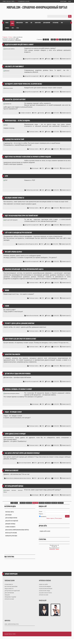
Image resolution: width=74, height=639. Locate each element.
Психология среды (44, 590)
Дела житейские (9, 592)
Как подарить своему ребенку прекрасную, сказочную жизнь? (23, 84)
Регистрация (63, 1)
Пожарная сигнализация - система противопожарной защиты (24, 269)
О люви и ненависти (26, 112)
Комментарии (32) (66, 244)
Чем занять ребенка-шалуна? (13, 252)
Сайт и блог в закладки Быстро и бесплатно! (18, 232)
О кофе (7, 306)
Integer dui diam (9, 599)
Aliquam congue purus (45, 592)
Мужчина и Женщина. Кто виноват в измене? (18, 389)
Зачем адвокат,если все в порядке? (15, 434)
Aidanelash (52, 549)
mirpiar (48, 58)
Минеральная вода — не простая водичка (17, 120)
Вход (69, 1)
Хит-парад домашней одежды (14, 486)
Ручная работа (9, 584)
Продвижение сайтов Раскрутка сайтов (28, 244)
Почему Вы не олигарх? (11, 470)
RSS (16, 1)
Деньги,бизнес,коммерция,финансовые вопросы (18, 478)
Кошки (7, 290)
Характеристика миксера (12, 354)
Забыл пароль (50, 518)
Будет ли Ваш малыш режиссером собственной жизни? (21, 216)
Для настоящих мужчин (25, 462)
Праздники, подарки (10, 596)
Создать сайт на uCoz (45, 531)
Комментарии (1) (66, 190)
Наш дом (7, 594)
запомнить (43, 516)
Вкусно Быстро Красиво (32, 315)
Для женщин (35, 168)
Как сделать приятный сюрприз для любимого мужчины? (22, 453)
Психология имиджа (45, 586)
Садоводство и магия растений (14, 139)
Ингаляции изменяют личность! (14, 198)
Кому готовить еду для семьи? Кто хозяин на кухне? (20, 339)
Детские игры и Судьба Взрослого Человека (18, 373)
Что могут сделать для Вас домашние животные (19, 323)
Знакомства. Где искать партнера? (15, 99)
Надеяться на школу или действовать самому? (19, 44)
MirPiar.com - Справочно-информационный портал (37, 7)
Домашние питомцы (10, 524)
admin (57, 549)
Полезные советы (33, 131)
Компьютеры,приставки (32, 190)
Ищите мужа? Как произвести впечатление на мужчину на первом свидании (28, 157)
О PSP (6, 176)
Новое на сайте (43, 584)
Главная (5, 37)
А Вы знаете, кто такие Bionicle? (14, 66)
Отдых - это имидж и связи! (13, 412)
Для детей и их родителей (31, 58)
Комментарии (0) (66, 58)
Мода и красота (9, 588)
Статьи (10, 37)
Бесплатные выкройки (11, 586)
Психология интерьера (45, 588)
